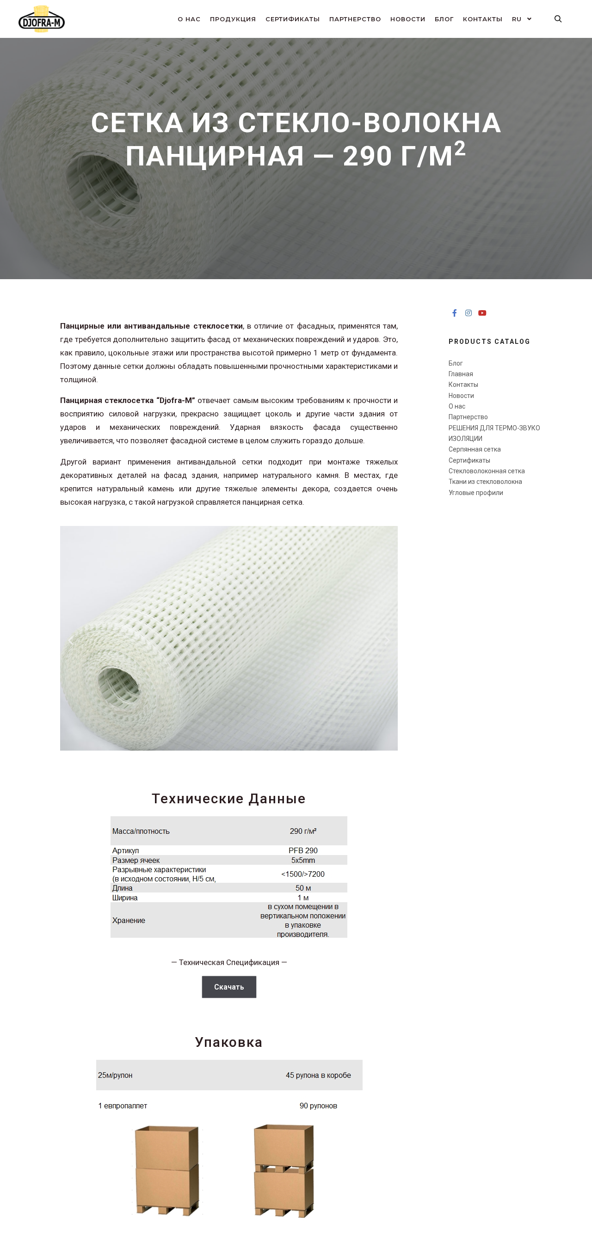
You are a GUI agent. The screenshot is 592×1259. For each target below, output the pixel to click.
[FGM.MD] (41, 19)
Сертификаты (469, 460)
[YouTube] (482, 313)
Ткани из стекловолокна (485, 481)
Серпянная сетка (475, 449)
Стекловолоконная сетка (487, 471)
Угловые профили (476, 492)
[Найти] (558, 19)
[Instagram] (468, 313)
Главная (461, 374)
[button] (70, 640)
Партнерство (468, 417)
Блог (456, 363)
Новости (461, 395)
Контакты (463, 384)
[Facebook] (455, 313)
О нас (457, 406)
